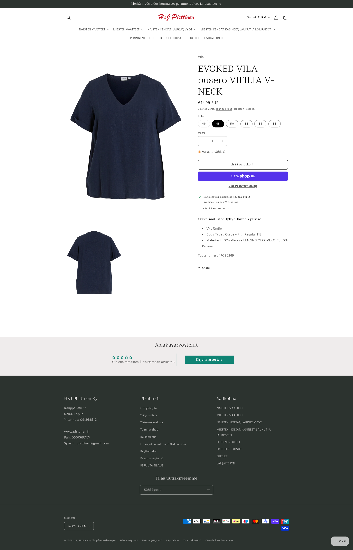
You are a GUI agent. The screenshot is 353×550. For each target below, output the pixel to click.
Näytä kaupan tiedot (215, 208)
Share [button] (206, 268)
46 (206, 124)
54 (260, 123)
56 (274, 123)
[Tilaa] (208, 489)
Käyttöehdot (148, 451)
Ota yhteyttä (148, 408)
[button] (68, 17)
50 (232, 123)
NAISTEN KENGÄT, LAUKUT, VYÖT (239, 422)
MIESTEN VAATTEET (230, 415)
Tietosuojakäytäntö (152, 540)
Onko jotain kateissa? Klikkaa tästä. (163, 444)
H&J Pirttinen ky (82, 540)
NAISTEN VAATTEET (230, 408)
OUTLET (222, 456)
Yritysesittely (148, 415)
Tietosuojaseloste (151, 422)
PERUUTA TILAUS (151, 465)
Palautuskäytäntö (151, 458)
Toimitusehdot (149, 430)
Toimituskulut (224, 109)
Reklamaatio (148, 437)
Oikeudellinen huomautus (219, 540)
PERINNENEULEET (228, 442)
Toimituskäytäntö (192, 540)
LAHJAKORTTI (226, 463)
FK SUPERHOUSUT (229, 449)
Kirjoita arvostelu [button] (209, 359)
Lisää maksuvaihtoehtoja (243, 186)
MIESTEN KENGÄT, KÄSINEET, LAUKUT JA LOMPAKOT (244, 432)
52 (246, 123)
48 (218, 123)
